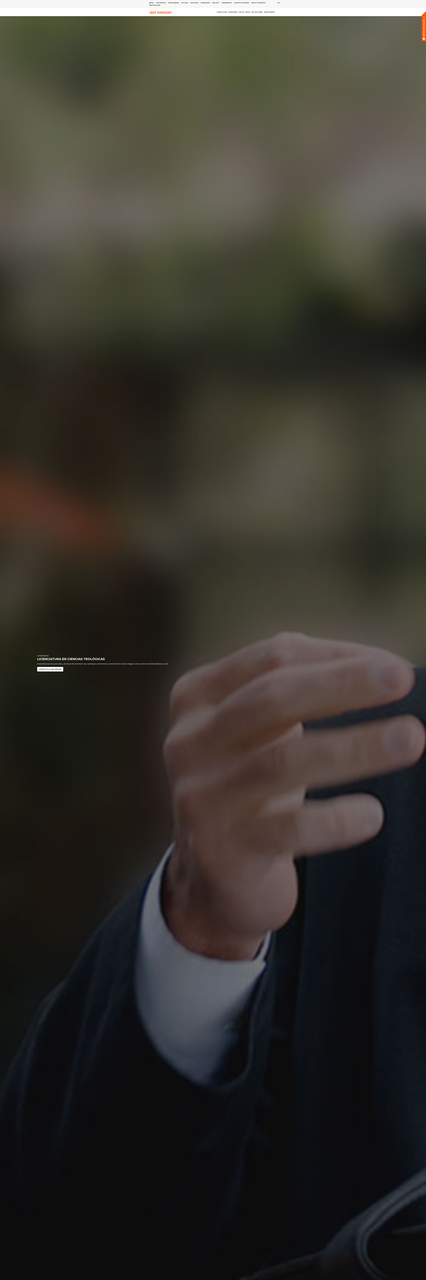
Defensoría (205, 3)
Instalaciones (257, 12)
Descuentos (161, 3)
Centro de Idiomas (241, 3)
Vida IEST (215, 3)
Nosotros (194, 3)
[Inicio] (161, 12)
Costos (241, 12)
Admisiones (232, 12)
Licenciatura (222, 12)
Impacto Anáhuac (258, 3)
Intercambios (173, 3)
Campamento (227, 3)
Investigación (154, 5)
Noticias (184, 3)
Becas (151, 3)
